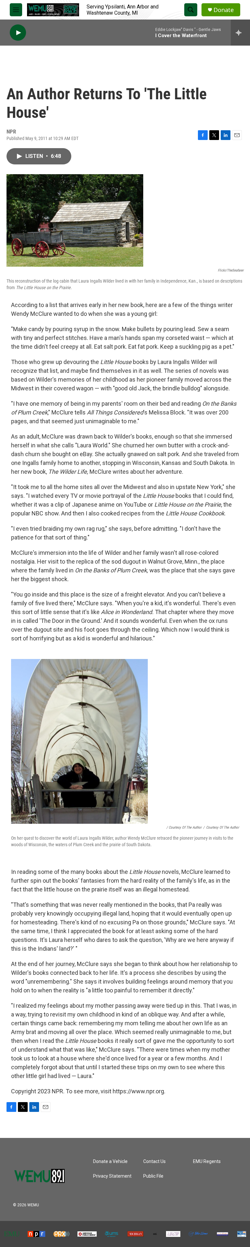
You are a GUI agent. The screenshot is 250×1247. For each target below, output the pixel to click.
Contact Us (154, 1161)
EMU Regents (207, 1161)
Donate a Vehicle (110, 1161)
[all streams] (240, 33)
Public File (153, 1176)
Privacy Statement (112, 1176)
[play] (18, 32)
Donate (224, 10)
